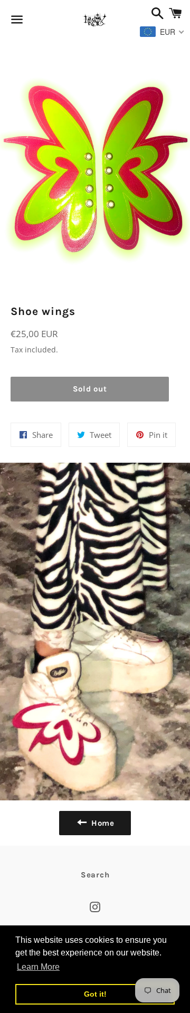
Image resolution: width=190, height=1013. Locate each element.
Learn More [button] (38, 966)
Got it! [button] (95, 994)
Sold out (90, 389)
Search (95, 875)
